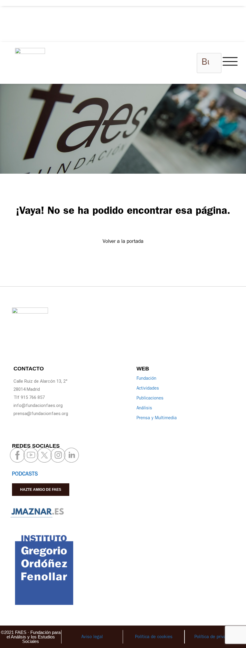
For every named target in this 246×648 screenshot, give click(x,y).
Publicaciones (150, 398)
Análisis (144, 408)
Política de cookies (153, 637)
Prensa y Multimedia (156, 418)
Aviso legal (92, 637)
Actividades (147, 389)
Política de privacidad (215, 637)
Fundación (146, 379)
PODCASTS (25, 474)
